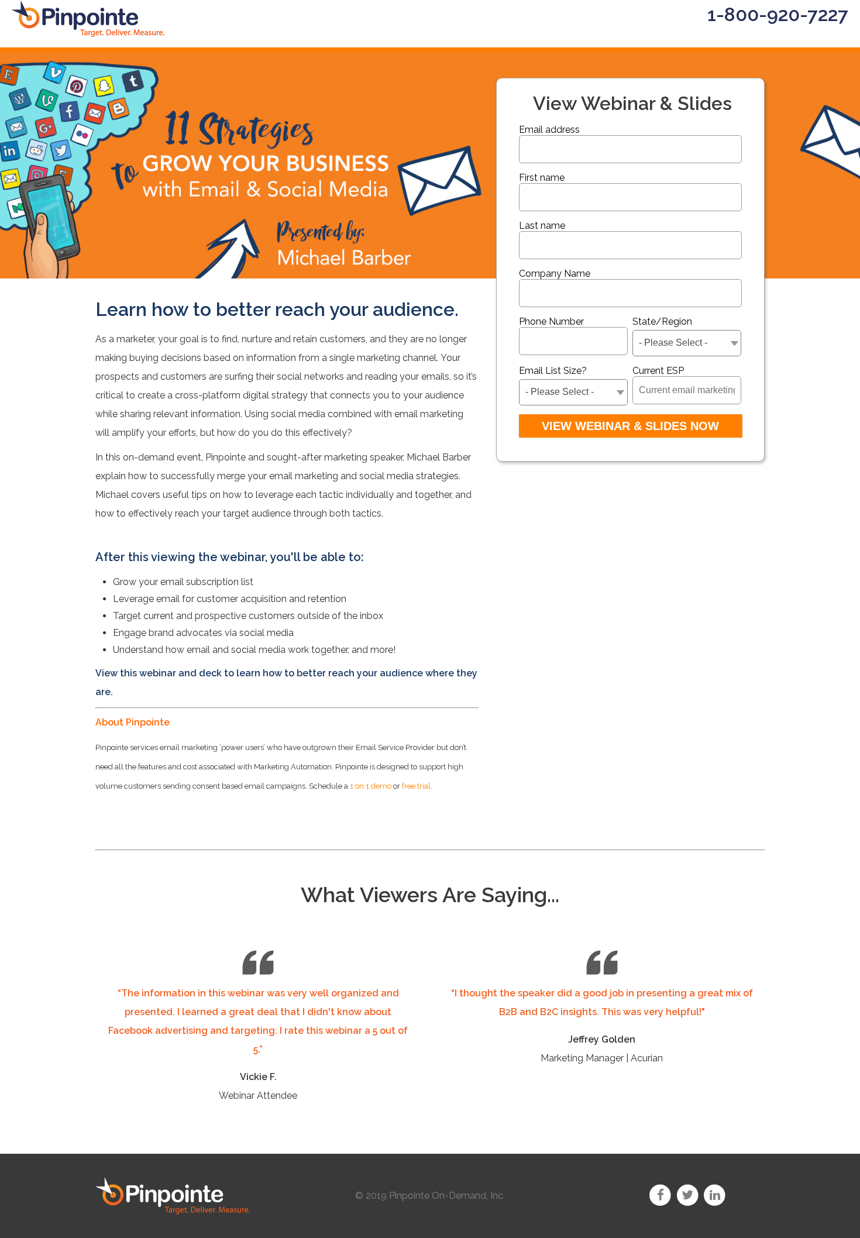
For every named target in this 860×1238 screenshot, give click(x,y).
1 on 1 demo (370, 786)
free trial (416, 786)
